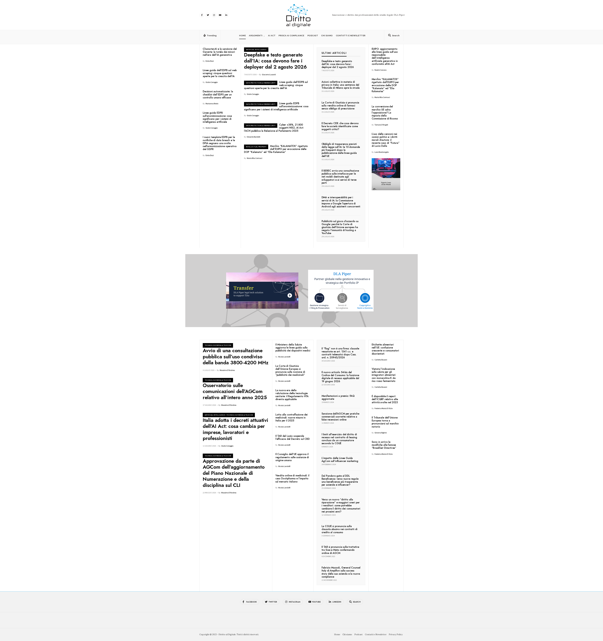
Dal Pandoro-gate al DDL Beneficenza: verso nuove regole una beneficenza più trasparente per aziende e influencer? (340, 480)
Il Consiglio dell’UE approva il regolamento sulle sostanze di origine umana (292, 457)
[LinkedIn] (226, 15)
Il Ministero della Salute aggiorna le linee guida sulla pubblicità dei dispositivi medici (292, 347)
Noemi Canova (380, 70)
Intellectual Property (256, 146)
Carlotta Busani (381, 359)
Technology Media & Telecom (218, 345)
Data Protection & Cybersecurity (260, 83)
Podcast (312, 35)
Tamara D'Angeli (381, 125)
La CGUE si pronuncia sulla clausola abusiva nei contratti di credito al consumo (339, 529)
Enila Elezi (210, 61)
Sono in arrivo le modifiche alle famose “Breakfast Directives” (384, 445)
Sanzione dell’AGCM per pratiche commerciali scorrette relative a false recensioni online (340, 416)
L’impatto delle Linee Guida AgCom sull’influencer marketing (340, 459)
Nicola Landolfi (284, 357)
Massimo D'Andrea (227, 370)
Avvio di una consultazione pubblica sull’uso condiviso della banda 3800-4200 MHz (235, 356)
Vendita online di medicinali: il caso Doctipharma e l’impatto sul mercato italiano (292, 478)
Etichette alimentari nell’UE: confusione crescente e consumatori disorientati (385, 349)
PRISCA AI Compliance (291, 35)
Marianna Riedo (212, 103)
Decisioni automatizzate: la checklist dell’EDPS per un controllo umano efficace (218, 94)
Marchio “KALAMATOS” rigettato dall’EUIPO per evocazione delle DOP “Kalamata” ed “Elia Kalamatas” (276, 149)
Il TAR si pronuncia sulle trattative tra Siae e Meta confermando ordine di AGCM (340, 550)
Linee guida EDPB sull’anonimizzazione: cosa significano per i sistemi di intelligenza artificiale (217, 117)
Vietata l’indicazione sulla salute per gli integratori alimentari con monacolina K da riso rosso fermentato (384, 375)
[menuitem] (256, 35)
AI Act (271, 35)
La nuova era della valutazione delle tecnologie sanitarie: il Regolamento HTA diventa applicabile (292, 394)
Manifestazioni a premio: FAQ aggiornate (338, 397)
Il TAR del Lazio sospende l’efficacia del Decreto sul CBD (292, 437)
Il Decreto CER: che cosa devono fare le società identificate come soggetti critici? (340, 126)
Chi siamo (327, 35)
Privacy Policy (396, 634)
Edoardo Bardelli (253, 137)
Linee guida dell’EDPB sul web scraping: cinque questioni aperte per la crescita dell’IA (219, 73)
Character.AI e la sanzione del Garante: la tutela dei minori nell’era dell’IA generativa (220, 52)
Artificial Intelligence (256, 49)
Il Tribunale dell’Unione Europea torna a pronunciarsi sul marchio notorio (385, 422)
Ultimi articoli (334, 53)
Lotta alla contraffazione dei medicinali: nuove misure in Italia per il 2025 (291, 417)
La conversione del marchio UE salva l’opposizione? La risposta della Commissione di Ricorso (385, 112)
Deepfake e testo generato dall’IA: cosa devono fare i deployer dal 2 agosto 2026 (275, 60)
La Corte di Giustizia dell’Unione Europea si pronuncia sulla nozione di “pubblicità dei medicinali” (290, 370)
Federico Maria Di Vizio (384, 408)
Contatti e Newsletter (351, 35)
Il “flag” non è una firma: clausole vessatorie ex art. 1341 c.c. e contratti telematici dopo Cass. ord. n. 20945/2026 (340, 353)
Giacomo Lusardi (269, 74)
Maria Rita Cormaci (254, 158)
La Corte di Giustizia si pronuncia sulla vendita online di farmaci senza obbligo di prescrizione (340, 105)
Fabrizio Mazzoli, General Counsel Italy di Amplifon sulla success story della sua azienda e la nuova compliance (341, 572)
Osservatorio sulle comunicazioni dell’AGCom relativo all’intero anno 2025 (235, 391)
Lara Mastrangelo (382, 152)
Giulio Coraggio (212, 82)
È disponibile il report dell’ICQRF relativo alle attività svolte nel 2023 (385, 399)
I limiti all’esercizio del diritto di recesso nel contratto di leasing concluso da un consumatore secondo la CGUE (339, 439)
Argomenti (256, 35)
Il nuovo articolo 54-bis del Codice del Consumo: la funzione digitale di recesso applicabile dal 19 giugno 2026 (340, 376)
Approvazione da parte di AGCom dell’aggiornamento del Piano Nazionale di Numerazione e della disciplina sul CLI (233, 473)
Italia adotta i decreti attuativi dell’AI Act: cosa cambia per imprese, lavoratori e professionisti (235, 429)
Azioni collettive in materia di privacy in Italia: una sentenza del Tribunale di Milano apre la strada (341, 85)
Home (242, 35)
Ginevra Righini (381, 432)
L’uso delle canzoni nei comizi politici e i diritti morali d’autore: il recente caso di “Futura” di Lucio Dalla (385, 140)
